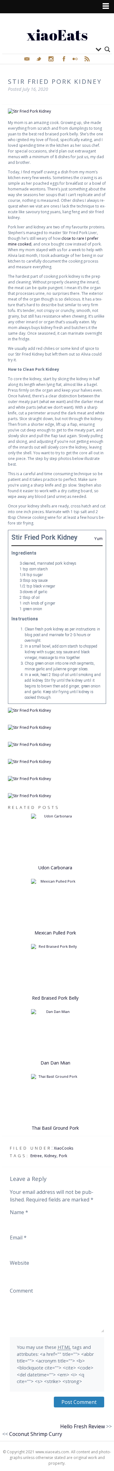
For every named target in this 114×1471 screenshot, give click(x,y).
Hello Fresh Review (82, 1426)
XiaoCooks (63, 1148)
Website (19, 1262)
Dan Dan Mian (55, 1063)
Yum (98, 539)
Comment (21, 1290)
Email (18, 1237)
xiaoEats (57, 34)
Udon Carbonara (55, 868)
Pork (63, 1155)
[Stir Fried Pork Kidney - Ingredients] (57, 745)
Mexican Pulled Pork (55, 933)
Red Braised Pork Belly (55, 998)
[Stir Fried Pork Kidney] (57, 111)
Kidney (50, 1155)
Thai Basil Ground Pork (55, 1128)
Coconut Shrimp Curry (35, 1434)
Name (19, 1212)
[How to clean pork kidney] (57, 727)
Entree (36, 1155)
